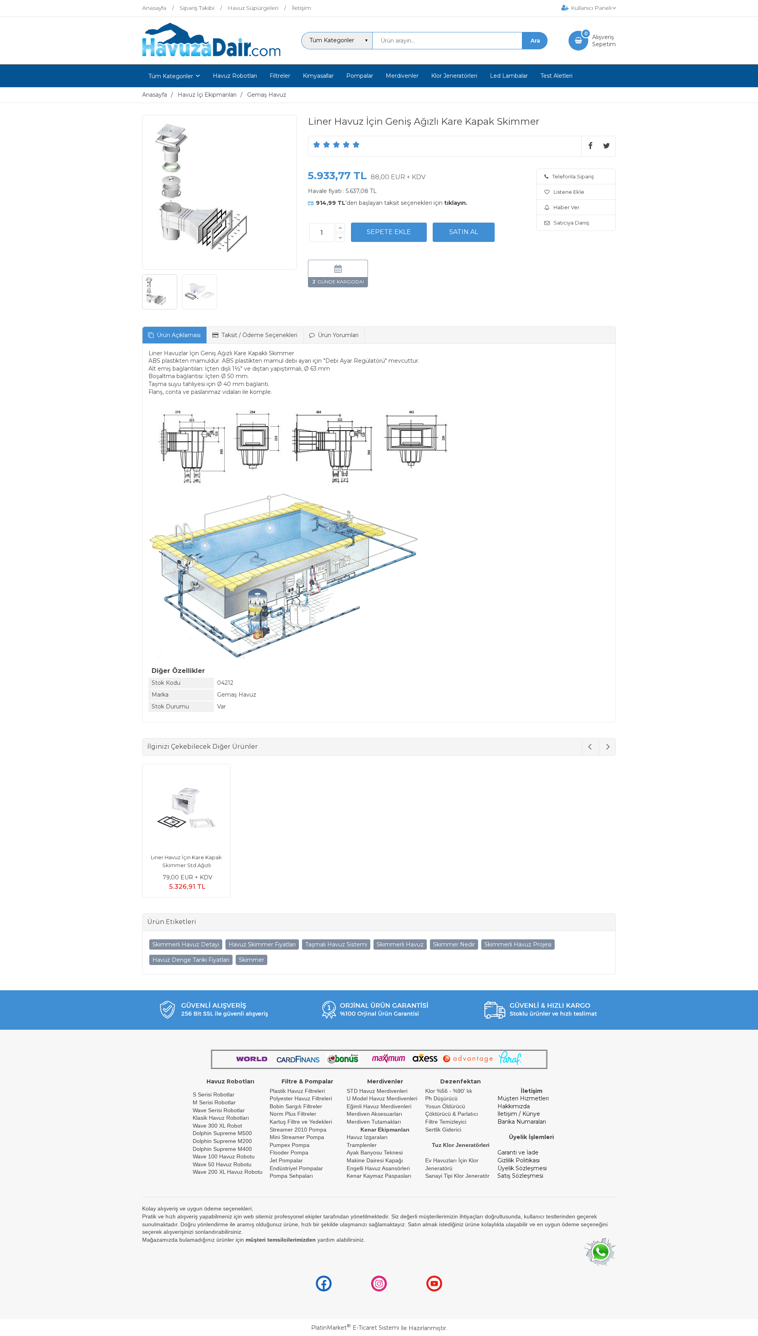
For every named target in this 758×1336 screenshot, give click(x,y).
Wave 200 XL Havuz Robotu (228, 1172)
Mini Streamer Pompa (297, 1137)
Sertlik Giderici (443, 1129)
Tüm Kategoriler (170, 76)
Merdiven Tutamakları (374, 1122)
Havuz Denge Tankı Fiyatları (190, 959)
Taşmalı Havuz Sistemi (336, 944)
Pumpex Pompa (290, 1145)
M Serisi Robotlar (214, 1102)
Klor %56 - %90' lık (448, 1091)
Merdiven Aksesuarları (374, 1114)
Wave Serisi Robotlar (219, 1110)
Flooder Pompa (289, 1152)
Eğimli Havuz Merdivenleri (379, 1106)
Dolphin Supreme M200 (223, 1141)
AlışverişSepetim (604, 41)
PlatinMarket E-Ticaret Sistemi (355, 1327)
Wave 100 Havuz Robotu (224, 1156)
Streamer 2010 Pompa (298, 1129)
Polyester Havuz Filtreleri (301, 1098)
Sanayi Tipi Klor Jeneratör (457, 1176)
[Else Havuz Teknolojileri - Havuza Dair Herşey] (211, 56)
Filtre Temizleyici (445, 1122)
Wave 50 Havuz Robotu (223, 1164)
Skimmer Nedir (454, 944)
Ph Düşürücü (441, 1098)
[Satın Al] (464, 232)
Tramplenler (362, 1145)
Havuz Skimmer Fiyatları (262, 944)
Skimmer (251, 959)
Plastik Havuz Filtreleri (297, 1091)
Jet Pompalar (286, 1160)
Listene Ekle (568, 192)
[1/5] (317, 144)
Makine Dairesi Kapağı (375, 1160)
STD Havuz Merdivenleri (377, 1091)
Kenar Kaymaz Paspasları (379, 1176)
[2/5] (322, 144)
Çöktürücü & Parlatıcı (451, 1114)
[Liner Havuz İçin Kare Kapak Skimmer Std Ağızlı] (186, 809)
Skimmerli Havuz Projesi (518, 944)
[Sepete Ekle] (389, 232)
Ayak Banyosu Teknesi (375, 1152)
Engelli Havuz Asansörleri (378, 1168)
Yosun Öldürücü (445, 1106)
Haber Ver (566, 207)
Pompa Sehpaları (291, 1176)
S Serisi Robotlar (214, 1094)
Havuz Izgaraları (367, 1137)
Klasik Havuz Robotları (221, 1118)
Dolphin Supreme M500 (222, 1133)
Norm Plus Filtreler (293, 1114)
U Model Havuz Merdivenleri (382, 1098)
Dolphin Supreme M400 (222, 1149)
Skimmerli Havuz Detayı (185, 944)
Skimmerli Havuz (400, 944)
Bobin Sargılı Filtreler (296, 1106)
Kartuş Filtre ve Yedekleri (301, 1122)
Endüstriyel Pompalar (296, 1168)
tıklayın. (455, 202)
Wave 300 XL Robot (217, 1125)
